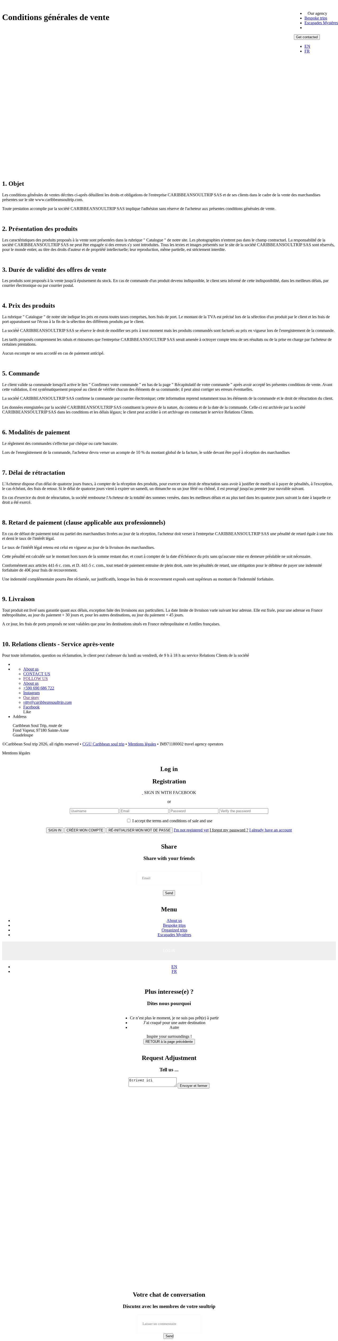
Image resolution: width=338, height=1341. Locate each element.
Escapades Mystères (321, 23)
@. (47, 702)
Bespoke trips (315, 18)
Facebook (31, 707)
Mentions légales (142, 744)
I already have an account (270, 830)
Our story (31, 697)
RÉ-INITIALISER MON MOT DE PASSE (140, 830)
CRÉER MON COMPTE (85, 830)
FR (307, 51)
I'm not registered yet (191, 830)
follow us (35, 678)
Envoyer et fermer (193, 1086)
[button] (317, 13)
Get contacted (307, 37)
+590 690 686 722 (38, 688)
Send (169, 893)
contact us (36, 674)
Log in (169, 951)
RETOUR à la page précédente (169, 1042)
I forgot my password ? (229, 830)
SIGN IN (54, 830)
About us (31, 669)
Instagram (31, 693)
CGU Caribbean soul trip (103, 744)
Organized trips (174, 930)
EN (307, 46)
